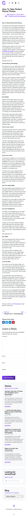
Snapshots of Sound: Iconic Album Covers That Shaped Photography (13, 431)
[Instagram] (18, 2)
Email (3, 362)
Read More (8, 406)
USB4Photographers (8, 51)
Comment (4, 336)
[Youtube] (15, 2)
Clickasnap (16, 304)
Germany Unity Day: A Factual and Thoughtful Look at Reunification (13, 392)
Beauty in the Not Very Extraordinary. (11, 449)
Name (4, 356)
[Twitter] (12, 2)
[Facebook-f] (9, 2)
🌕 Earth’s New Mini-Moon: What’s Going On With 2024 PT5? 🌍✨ (13, 411)
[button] (3, 322)
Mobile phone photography (17, 16)
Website (4, 369)
